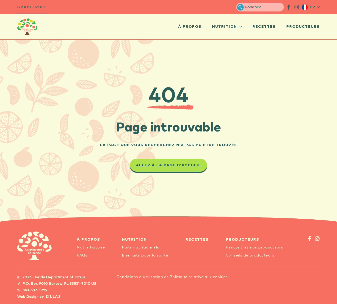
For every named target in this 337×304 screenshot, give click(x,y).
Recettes (264, 26)
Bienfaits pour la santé (145, 255)
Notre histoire (91, 247)
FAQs (82, 255)
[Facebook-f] (309, 239)
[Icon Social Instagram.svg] (297, 7)
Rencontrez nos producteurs (254, 247)
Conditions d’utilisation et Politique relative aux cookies (172, 277)
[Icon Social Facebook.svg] (289, 7)
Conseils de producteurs (250, 255)
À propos (190, 26)
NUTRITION (134, 239)
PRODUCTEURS (242, 239)
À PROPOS (88, 239)
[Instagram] (317, 239)
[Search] (240, 7)
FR (312, 7)
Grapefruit (31, 7)
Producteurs (303, 26)
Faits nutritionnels (140, 247)
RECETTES (197, 239)
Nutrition (224, 26)
